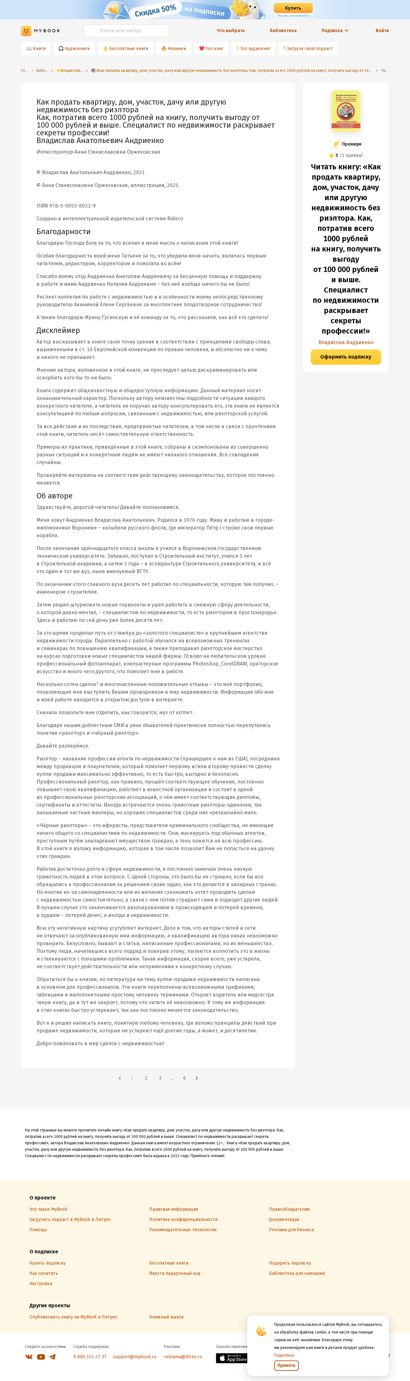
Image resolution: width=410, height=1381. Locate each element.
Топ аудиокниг (255, 48)
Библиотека (283, 30)
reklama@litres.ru (183, 1357)
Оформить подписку (345, 357)
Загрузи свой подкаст (310, 48)
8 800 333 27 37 (90, 1357)
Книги (39, 48)
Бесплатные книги (128, 48)
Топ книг (215, 48)
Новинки (177, 48)
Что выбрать (231, 30)
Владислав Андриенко (345, 342)
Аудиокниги (77, 48)
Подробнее (284, 1355)
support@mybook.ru (134, 1357)
